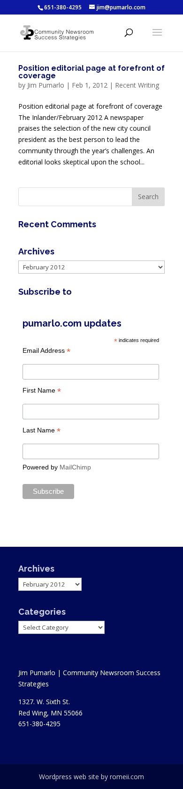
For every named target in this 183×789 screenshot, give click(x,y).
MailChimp (75, 467)
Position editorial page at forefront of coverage (91, 72)
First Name (42, 390)
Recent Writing (137, 85)
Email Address (46, 350)
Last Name (42, 430)
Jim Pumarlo (45, 85)
